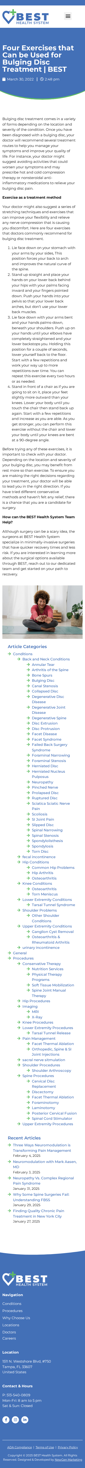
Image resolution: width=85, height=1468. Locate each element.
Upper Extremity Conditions (47, 926)
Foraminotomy (45, 1102)
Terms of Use (45, 1447)
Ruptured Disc (45, 798)
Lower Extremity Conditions (47, 899)
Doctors (9, 1332)
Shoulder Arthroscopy (51, 1070)
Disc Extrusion (45, 723)
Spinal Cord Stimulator (52, 1118)
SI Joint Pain (43, 819)
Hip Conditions (35, 862)
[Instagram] (15, 1419)
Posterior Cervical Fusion (54, 1113)
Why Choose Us (16, 1318)
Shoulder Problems (39, 910)
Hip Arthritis (42, 872)
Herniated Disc (45, 766)
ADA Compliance (19, 1447)
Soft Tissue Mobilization (53, 985)
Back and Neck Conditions (46, 659)
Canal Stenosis (45, 686)
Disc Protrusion (46, 728)
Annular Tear (43, 664)
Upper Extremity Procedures (47, 1124)
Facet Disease (44, 734)
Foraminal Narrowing (51, 755)
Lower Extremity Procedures (47, 1028)
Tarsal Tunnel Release (51, 1033)
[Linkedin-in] (24, 1419)
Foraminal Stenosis (49, 760)
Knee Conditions (37, 883)
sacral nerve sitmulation (43, 1060)
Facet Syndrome (46, 739)
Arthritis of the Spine (50, 670)
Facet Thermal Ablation (53, 1043)
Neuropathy (42, 782)
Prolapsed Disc (45, 792)
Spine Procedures (38, 1075)
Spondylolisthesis (47, 840)
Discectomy (42, 1092)
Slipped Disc (43, 825)
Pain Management (38, 1038)
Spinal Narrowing (47, 830)
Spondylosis (42, 846)
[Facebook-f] (5, 1419)
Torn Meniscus (45, 894)
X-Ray (37, 1017)
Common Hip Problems (53, 867)
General (20, 953)
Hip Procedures (36, 1001)
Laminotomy (43, 1108)
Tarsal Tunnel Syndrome (53, 905)
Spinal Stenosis (45, 835)
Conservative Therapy (41, 963)
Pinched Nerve (45, 787)
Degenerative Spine (49, 718)
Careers (9, 1338)
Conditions (23, 654)
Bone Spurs (42, 675)
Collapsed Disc (45, 691)
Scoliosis (39, 814)
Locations (10, 1325)
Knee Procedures (37, 1022)
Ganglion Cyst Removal (53, 931)
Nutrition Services (48, 969)
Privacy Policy (68, 1447)
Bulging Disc (43, 680)
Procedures (23, 958)
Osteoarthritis (44, 878)
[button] (68, 16)
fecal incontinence (38, 857)
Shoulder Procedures (41, 1065)
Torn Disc (40, 851)
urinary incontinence (41, 947)
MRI (35, 1011)
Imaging (30, 1006)
